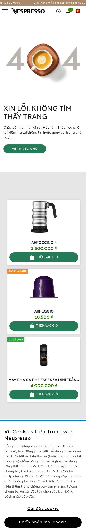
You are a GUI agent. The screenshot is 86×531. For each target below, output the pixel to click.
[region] (43, 476)
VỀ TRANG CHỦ (25, 148)
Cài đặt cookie (43, 509)
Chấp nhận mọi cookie (43, 522)
